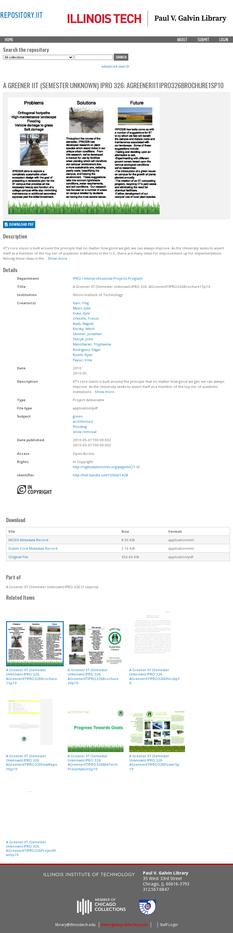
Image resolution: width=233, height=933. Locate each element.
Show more (57, 258)
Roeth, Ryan (83, 354)
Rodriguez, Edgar (87, 349)
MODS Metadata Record (28, 540)
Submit (203, 39)
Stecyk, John (83, 339)
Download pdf (21, 224)
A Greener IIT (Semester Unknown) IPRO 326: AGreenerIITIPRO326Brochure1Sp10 (31, 676)
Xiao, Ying (81, 303)
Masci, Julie (82, 308)
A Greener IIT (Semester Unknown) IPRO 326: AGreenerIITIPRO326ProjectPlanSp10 (31, 848)
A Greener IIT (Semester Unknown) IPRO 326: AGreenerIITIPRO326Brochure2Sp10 (93, 676)
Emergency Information (124, 924)
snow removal (84, 431)
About (182, 39)
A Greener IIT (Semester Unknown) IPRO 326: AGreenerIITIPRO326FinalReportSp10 (31, 762)
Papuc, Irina (82, 360)
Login (223, 39)
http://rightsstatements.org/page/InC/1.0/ (106, 467)
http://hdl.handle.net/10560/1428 (100, 475)
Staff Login (169, 924)
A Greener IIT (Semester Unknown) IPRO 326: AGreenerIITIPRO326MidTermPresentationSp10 (93, 762)
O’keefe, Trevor (86, 318)
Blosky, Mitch (84, 328)
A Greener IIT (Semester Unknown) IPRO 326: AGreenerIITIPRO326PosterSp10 (154, 762)
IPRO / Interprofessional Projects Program (108, 278)
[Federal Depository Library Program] (147, 913)
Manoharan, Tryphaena (92, 344)
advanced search (115, 66)
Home (9, 39)
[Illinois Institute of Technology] (89, 875)
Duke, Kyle (81, 313)
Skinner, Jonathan (87, 334)
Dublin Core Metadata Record (32, 548)
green (78, 416)
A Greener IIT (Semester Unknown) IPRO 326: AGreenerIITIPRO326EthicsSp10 (154, 676)
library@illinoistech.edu (75, 924)
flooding (80, 426)
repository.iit (21, 14)
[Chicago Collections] (101, 913)
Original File (18, 557)
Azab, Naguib (83, 323)
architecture (83, 421)
